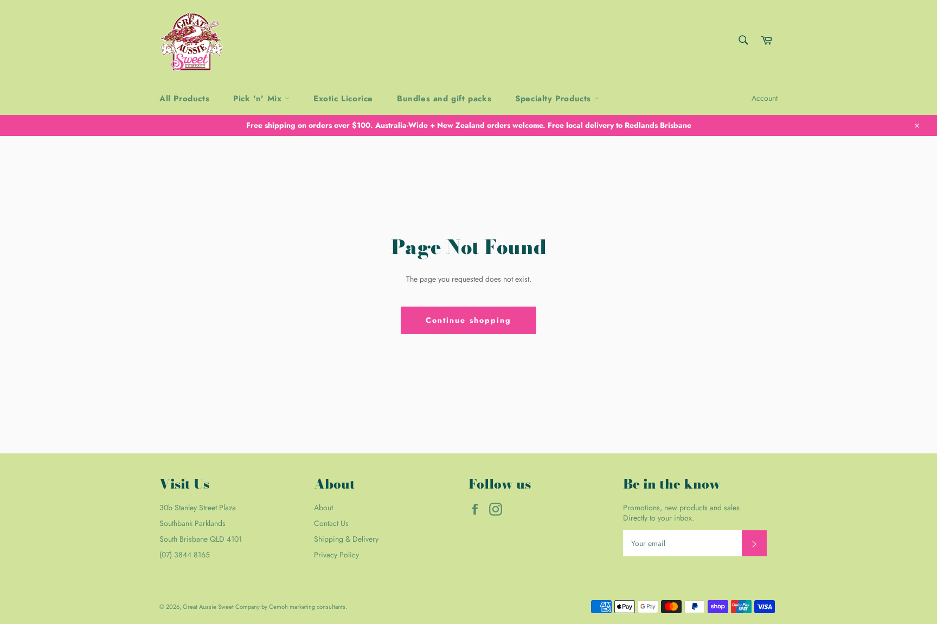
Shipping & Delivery (346, 539)
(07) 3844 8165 (184, 554)
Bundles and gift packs (444, 99)
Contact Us (331, 523)
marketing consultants (317, 606)
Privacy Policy (336, 554)
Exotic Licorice (343, 99)
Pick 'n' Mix (259, 99)
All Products (184, 99)
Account (765, 98)
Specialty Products (554, 99)
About (323, 507)
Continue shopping (469, 320)
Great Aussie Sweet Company (221, 606)
